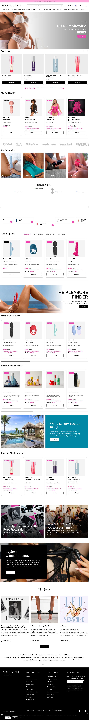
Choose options (33, 132)
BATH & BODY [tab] (50, 234)
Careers (28, 686)
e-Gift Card (50, 697)
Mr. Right (70, 261)
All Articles (44, 647)
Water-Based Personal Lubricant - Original (74, 480)
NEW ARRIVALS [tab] (38, 234)
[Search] (61, 5)
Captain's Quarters (73, 392)
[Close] (87, 713)
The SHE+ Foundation (31, 679)
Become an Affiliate (52, 686)
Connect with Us (30, 684)
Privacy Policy (69, 714)
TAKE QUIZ (83, 306)
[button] (14, 9)
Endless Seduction (30, 119)
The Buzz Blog (29, 689)
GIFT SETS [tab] (61, 234)
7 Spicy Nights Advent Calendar (74, 120)
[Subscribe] (84, 681)
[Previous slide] (41, 46)
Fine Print (49, 689)
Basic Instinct (50, 479)
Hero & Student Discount (53, 692)
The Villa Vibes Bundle (52, 392)
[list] (44, 117)
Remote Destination (73, 342)
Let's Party (49, 534)
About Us (28, 676)
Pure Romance (11, 711)
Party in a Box (29, 697)
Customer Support (51, 676)
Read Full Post (6, 640)
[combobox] (45, 5)
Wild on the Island (29, 392)
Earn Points (6, 534)
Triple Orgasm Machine (9, 261)
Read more (44, 664)
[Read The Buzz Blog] (44, 590)
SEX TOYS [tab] (27, 234)
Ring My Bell (28, 261)
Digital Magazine (30, 694)
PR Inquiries (29, 681)
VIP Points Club (51, 694)
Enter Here (49, 1)
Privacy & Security (30, 710)
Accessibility (48, 710)
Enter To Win (55, 439)
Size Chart (49, 681)
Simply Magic (6, 119)
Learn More (10, 572)
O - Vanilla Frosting (8, 479)
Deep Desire (49, 342)
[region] (44, 30)
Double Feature (29, 342)
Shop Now (81, 36)
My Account (50, 684)
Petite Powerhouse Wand (53, 261)
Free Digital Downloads (32, 692)
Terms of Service (40, 710)
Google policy (75, 714)
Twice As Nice (50, 119)
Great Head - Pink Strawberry (32, 479)
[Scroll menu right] (87, 9)
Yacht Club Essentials (9, 392)
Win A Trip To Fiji (30, 699)
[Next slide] (47, 46)
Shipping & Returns (52, 679)
